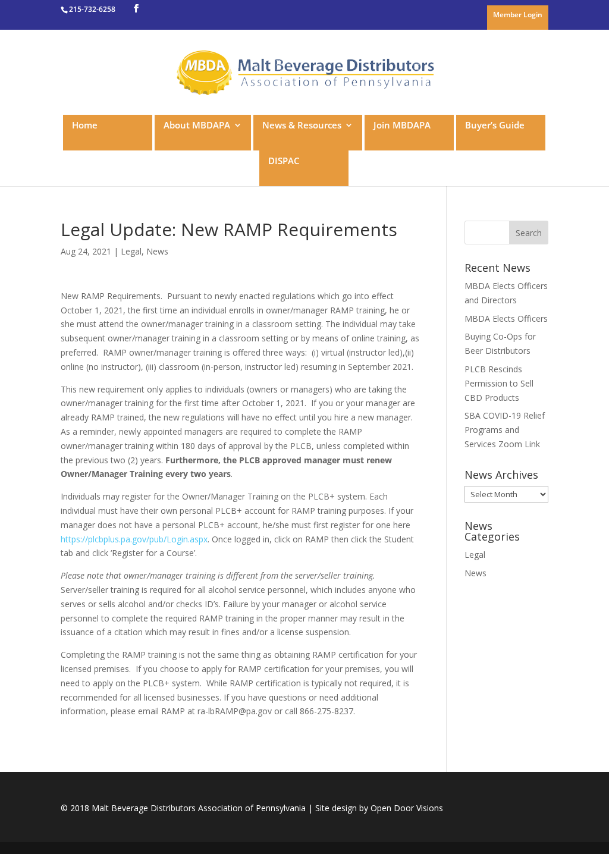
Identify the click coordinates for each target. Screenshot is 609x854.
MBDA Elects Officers (506, 318)
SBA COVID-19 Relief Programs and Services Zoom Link (504, 430)
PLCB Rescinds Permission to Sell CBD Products (498, 383)
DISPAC (284, 161)
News (157, 251)
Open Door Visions (407, 808)
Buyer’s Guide (495, 126)
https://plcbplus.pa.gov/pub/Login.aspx (134, 539)
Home (85, 126)
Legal (131, 251)
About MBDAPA (197, 126)
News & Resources (301, 126)
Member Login (517, 15)
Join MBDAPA (402, 126)
